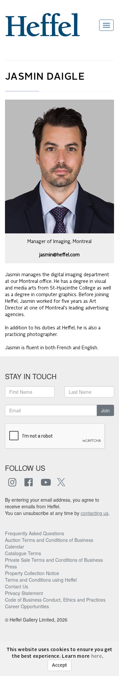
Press (11, 566)
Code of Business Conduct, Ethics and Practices (55, 599)
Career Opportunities (27, 606)
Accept (59, 665)
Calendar (14, 546)
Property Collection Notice (32, 573)
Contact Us (16, 586)
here (96, 656)
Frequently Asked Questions (34, 533)
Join (105, 410)
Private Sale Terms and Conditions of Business (54, 559)
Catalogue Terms (23, 553)
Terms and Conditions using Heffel (41, 579)
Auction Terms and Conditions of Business (49, 540)
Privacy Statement (24, 593)
